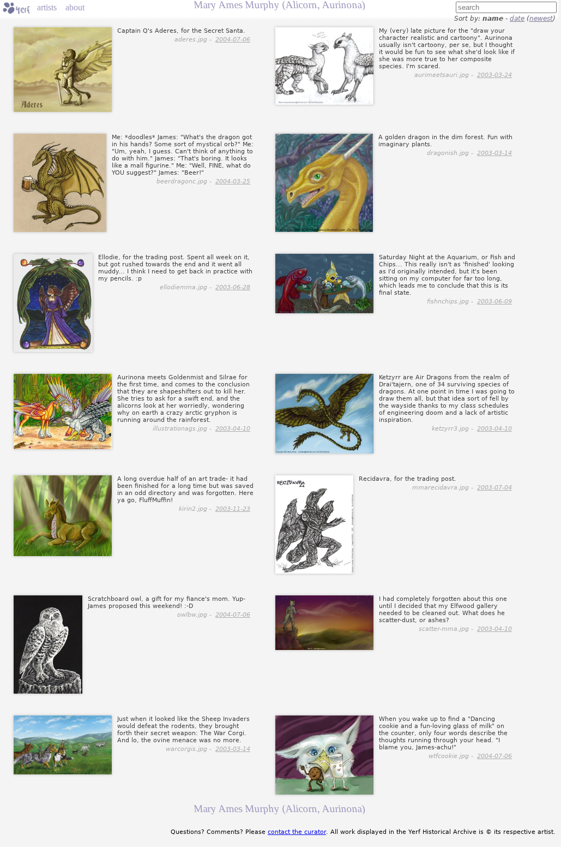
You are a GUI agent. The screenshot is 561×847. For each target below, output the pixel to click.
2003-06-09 (494, 301)
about (75, 7)
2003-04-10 (232, 428)
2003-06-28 (232, 287)
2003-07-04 (494, 487)
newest (541, 18)
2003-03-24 (494, 75)
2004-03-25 (232, 181)
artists (47, 7)
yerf (16, 8)
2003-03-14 (494, 153)
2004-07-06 (232, 39)
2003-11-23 (232, 508)
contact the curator (297, 832)
